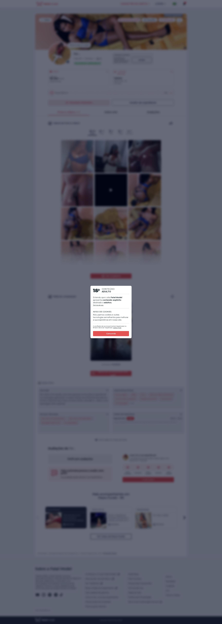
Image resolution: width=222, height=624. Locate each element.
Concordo (111, 333)
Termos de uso (98, 305)
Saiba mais (117, 328)
